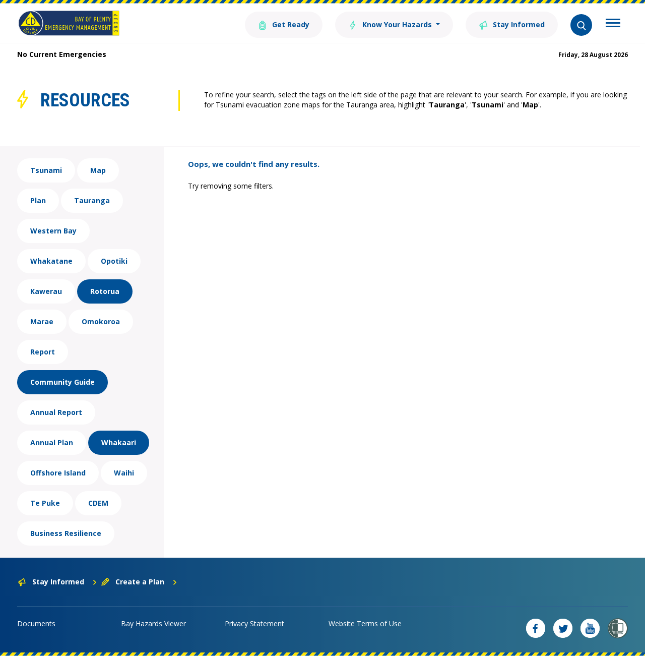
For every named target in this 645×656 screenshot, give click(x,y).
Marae (41, 321)
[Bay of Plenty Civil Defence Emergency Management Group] (68, 23)
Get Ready (289, 24)
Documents (36, 623)
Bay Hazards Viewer (153, 623)
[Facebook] (535, 628)
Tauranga (92, 200)
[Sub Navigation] (613, 24)
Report (42, 351)
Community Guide (62, 382)
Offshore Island (58, 473)
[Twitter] (562, 628)
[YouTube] (590, 628)
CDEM (98, 503)
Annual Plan (51, 442)
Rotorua (104, 291)
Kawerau (46, 291)
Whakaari (118, 442)
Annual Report (56, 412)
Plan (38, 200)
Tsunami (46, 170)
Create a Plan (139, 581)
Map (98, 170)
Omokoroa (101, 321)
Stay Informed (518, 24)
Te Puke (45, 503)
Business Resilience (65, 533)
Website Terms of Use (365, 623)
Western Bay (53, 230)
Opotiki (114, 261)
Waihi (124, 473)
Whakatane (51, 261)
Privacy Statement (254, 623)
